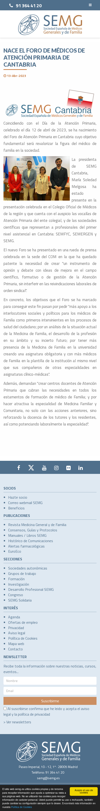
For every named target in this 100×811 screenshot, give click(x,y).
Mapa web (16, 643)
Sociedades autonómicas (27, 568)
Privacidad (16, 628)
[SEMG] (50, 24)
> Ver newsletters (17, 722)
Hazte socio (17, 497)
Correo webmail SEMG (25, 502)
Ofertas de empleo (23, 622)
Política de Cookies (21, 807)
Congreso (15, 595)
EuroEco (14, 551)
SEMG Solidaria (20, 600)
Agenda (14, 617)
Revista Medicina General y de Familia (37, 524)
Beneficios (16, 508)
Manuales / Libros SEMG (27, 535)
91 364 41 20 (29, 5)
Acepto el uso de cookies (84, 791)
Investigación (18, 584)
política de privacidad (34, 714)
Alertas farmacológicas (26, 546)
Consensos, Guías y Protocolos (32, 530)
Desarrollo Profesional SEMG (31, 589)
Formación (16, 579)
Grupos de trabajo (22, 573)
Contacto (15, 649)
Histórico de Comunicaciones (30, 541)
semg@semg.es (48, 777)
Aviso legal (16, 633)
